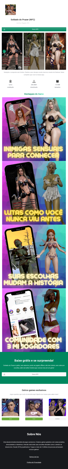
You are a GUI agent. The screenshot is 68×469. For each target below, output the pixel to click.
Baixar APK (35, 29)
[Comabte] (33, 51)
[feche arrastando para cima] (12, 51)
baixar (10, 418)
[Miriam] (55, 51)
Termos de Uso (34, 457)
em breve (57, 418)
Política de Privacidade (34, 462)
